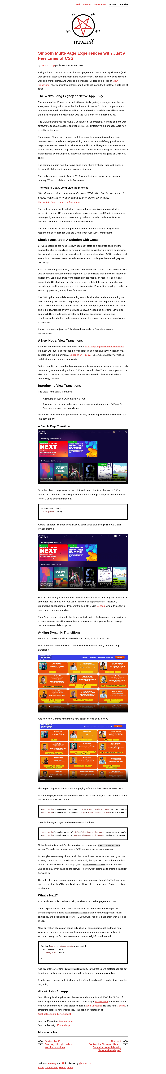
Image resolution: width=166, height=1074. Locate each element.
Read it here (101, 1001)
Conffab (101, 606)
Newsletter (100, 4)
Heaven (87, 4)
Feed (70, 1067)
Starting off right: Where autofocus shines (59, 1044)
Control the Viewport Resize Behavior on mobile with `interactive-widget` (105, 1046)
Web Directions (94, 1005)
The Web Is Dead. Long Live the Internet (59, 202)
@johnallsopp (66, 1021)
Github (62, 1067)
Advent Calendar (118, 4)
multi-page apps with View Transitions (104, 346)
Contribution (51, 1067)
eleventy (52, 1063)
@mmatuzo (85, 1063)
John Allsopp (48, 65)
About (41, 1067)
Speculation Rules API (81, 355)
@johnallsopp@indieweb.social (54, 1014)
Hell (78, 4)
